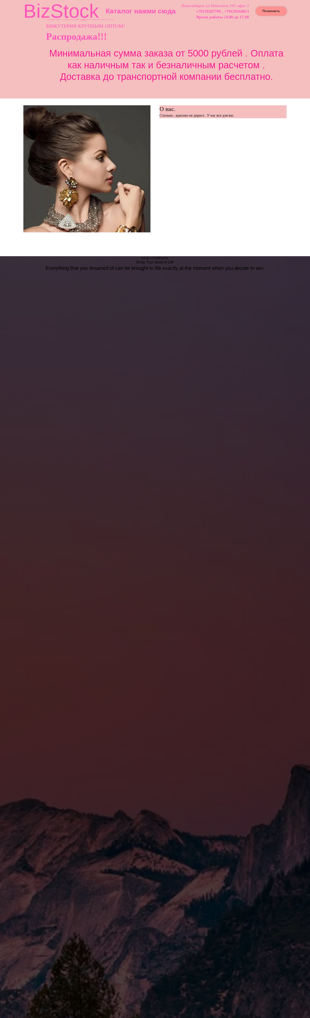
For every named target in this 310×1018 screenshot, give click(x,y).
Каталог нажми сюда (141, 11)
